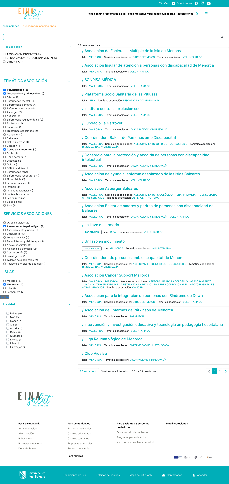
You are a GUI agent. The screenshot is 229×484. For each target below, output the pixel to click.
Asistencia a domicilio (136, 284)
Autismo (153, 197)
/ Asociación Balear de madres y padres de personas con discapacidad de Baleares (148, 208)
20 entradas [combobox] (89, 372)
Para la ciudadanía (29, 423)
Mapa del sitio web (140, 475)
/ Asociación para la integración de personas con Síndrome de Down (142, 295)
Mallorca (96, 86)
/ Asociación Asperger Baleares (110, 188)
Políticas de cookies (108, 475)
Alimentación (26, 433)
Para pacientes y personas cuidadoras (133, 425)
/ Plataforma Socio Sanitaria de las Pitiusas (120, 94)
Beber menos (26, 438)
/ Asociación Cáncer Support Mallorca (116, 275)
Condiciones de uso (74, 475)
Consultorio (178, 143)
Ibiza (92, 100)
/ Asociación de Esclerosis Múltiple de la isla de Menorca (132, 51)
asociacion (92, 232)
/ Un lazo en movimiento (103, 241)
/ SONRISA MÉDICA (99, 79)
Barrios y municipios (79, 428)
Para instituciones (177, 423)
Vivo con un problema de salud (135, 442)
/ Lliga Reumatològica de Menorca (112, 339)
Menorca (95, 57)
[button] (36, 47)
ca (166, 3)
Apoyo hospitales (202, 284)
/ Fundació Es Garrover (102, 123)
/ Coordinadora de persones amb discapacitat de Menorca (134, 257)
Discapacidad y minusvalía (141, 100)
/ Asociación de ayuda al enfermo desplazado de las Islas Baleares (141, 174)
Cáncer (137, 287)
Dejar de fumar (27, 448)
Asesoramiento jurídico (150, 143)
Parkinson (137, 316)
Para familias (75, 455)
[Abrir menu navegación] (206, 14)
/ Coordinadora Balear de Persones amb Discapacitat (129, 137)
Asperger (138, 197)
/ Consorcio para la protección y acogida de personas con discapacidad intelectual (146, 157)
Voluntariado (192, 57)
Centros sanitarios (78, 438)
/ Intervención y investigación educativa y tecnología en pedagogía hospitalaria (152, 324)
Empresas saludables (80, 443)
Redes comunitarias (79, 448)
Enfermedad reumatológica (149, 345)
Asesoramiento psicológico (153, 194)
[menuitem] (107, 14)
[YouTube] (209, 3)
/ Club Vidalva (94, 353)
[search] (197, 14)
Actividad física (27, 428)
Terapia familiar (186, 194)
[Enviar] (222, 37)
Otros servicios (144, 57)
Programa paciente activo (132, 437)
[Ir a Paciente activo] (34, 14)
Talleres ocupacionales (171, 284)
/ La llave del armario (100, 225)
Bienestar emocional (30, 443)
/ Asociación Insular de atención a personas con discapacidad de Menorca (148, 65)
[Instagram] (202, 3)
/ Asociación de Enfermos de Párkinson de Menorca (127, 310)
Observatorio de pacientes (132, 432)
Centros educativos (79, 433)
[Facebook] (196, 3)
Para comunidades (79, 423)
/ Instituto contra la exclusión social (113, 108)
